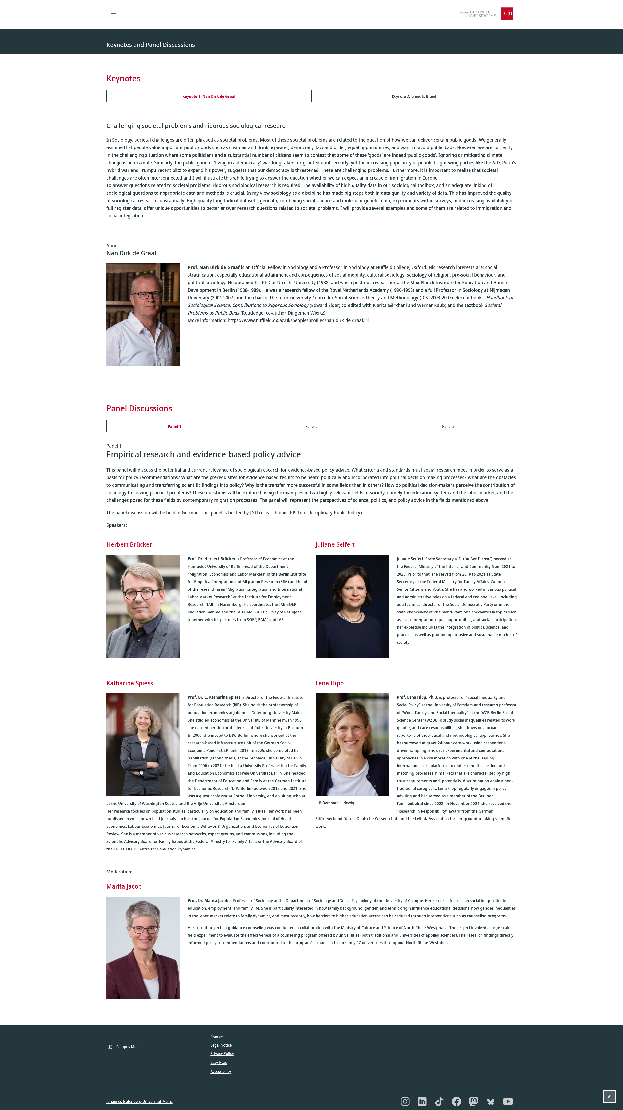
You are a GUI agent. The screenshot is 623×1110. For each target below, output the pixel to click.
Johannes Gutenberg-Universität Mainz (139, 1101)
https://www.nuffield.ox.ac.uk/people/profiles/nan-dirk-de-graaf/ (296, 320)
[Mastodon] (474, 1101)
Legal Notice (221, 1045)
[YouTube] (508, 1101)
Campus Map (127, 1046)
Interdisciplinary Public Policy (329, 512)
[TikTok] (439, 1101)
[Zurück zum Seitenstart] (609, 1096)
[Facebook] (456, 1101)
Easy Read (219, 1062)
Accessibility (221, 1071)
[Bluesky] (491, 1101)
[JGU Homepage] (485, 13)
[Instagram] (405, 1101)
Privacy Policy (222, 1053)
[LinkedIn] (422, 1101)
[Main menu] (113, 13)
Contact (217, 1037)
